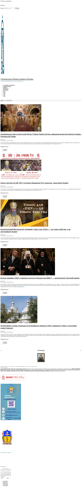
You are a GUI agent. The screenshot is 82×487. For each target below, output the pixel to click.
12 (7, 472)
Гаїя (26, 368)
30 (2, 476)
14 (10, 472)
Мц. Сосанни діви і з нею (19, 368)
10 (4, 472)
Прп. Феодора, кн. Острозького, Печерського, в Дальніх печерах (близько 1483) (42, 369)
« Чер (2, 477)
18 (5, 473)
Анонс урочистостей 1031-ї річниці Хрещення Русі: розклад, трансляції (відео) (34, 183)
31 (4, 476)
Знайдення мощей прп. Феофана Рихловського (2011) (36, 370)
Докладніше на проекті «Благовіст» (57, 370)
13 (8, 472)
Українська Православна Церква (17, 79)
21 (10, 473)
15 (1, 473)
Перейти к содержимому (6, 1)
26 (7, 475)
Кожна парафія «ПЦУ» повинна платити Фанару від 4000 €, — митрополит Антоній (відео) (40, 278)
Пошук (2, 8)
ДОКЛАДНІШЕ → (21, 286)
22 (1, 475)
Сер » (8, 477)
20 (8, 473)
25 (5, 475)
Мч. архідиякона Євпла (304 (7, 368)
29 (1, 476)
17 (4, 473)
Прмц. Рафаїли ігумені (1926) (14, 370)
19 (7, 473)
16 (2, 473)
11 (5, 472)
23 (2, 475)
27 (8, 475)
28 (10, 475)
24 (4, 475)
